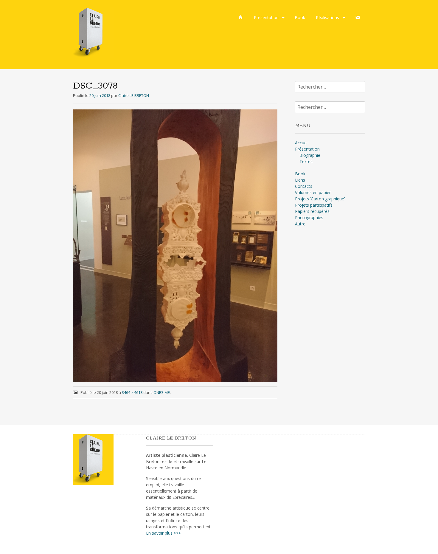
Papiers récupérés (312, 211)
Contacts (303, 186)
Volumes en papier (313, 192)
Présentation (266, 17)
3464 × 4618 (132, 392)
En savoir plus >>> (163, 533)
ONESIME (161, 392)
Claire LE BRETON (133, 95)
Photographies (309, 217)
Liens (300, 180)
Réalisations (327, 17)
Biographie (309, 155)
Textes (306, 161)
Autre (300, 224)
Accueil (301, 143)
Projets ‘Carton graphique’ (320, 199)
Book (300, 17)
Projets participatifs (314, 205)
